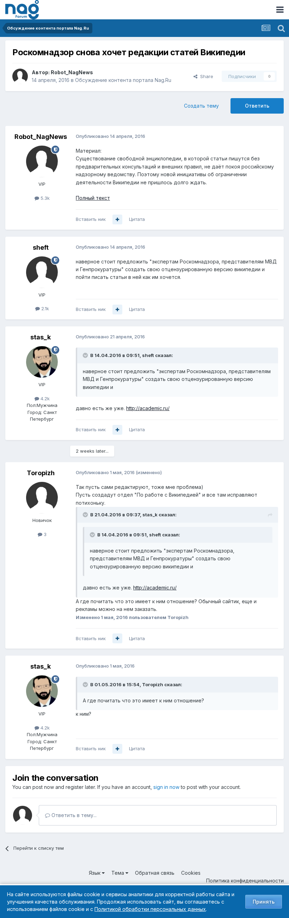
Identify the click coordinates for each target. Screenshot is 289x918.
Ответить (257, 106)
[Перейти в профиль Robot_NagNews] (20, 76)
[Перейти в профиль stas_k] (42, 362)
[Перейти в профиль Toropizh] (42, 498)
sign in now (166, 787)
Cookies (191, 873)
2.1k (44, 308)
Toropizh (41, 473)
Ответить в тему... (73, 815)
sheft (41, 247)
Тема (118, 873)
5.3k (44, 198)
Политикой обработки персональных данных (150, 909)
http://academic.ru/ (148, 408)
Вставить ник (91, 219)
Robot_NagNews (72, 72)
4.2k (44, 398)
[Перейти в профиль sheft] (42, 272)
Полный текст (93, 198)
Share (205, 76)
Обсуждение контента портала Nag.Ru (123, 80)
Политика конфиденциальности (245, 881)
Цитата (137, 219)
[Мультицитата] (117, 219)
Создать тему (201, 106)
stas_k (40, 337)
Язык (95, 873)
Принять (264, 902)
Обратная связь (154, 873)
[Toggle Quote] (86, 355)
